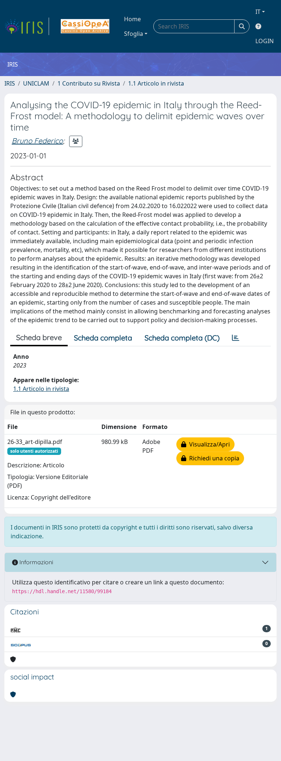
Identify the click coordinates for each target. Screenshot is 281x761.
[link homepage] (26, 26)
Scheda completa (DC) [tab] (182, 337)
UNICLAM (36, 83)
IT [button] (258, 12)
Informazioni (35, 562)
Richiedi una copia (212, 458)
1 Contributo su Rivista (88, 83)
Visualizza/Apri (208, 444)
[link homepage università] (85, 26)
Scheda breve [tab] (39, 337)
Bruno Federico (37, 140)
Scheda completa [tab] (103, 337)
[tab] (236, 338)
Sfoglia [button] (133, 34)
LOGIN (264, 41)
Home (132, 19)
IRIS (9, 83)
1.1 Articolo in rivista (156, 83)
